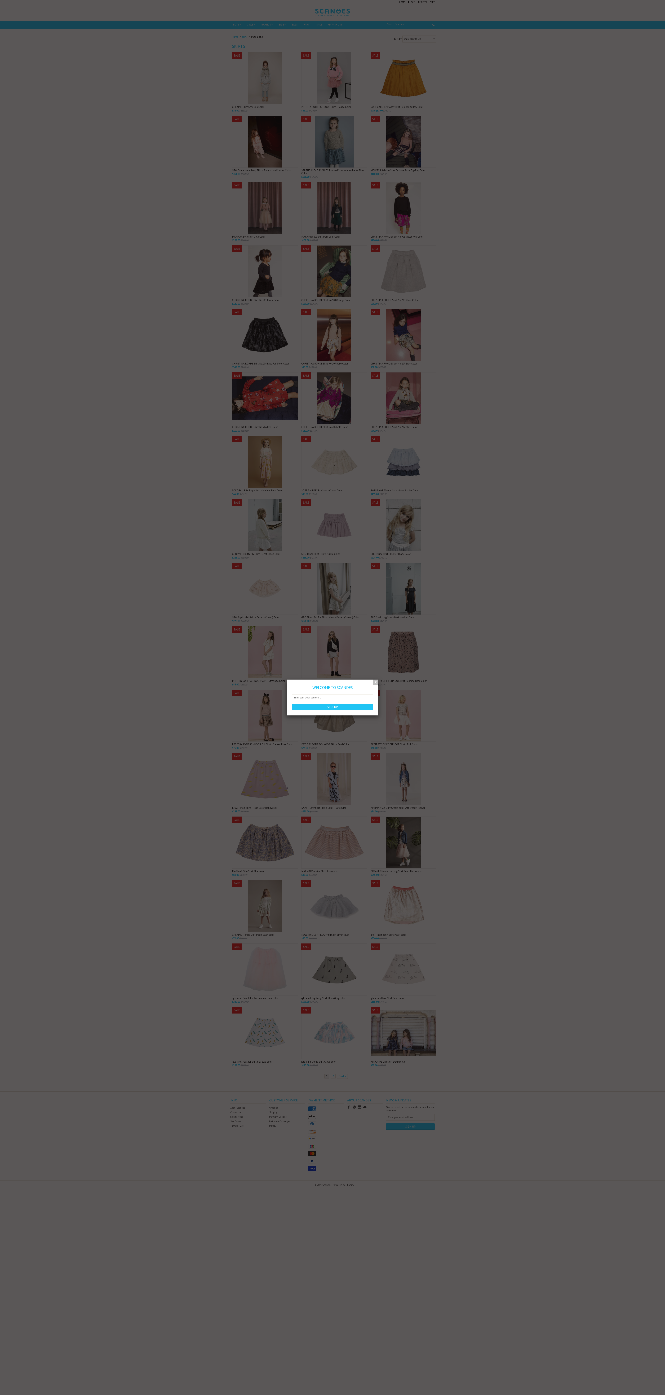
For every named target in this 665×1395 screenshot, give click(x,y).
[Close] (375, 682)
